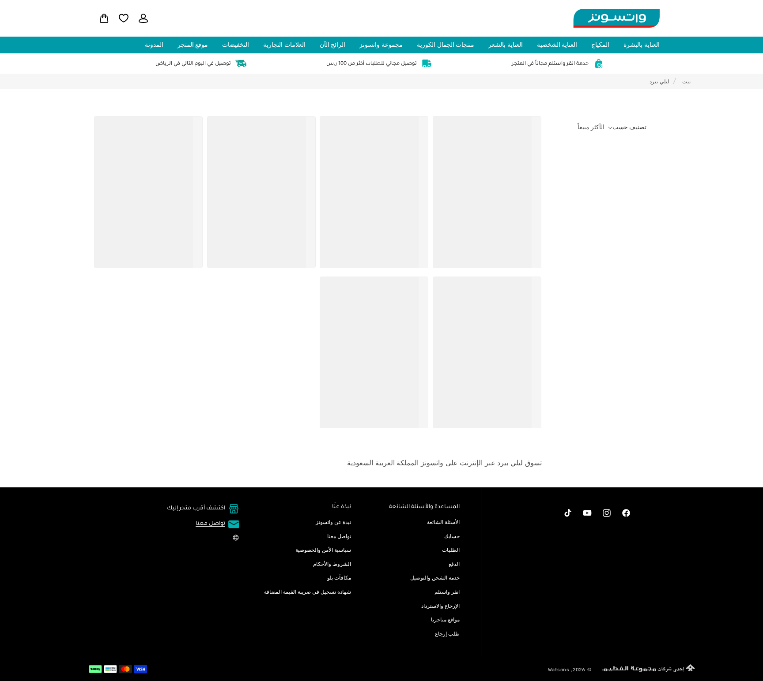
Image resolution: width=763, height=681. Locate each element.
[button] (643, 45)
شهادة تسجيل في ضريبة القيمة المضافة (307, 592)
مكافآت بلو (339, 578)
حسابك (452, 536)
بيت (686, 82)
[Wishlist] (123, 18)
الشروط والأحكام (332, 564)
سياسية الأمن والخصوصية (323, 550)
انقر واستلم (447, 592)
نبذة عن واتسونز (333, 522)
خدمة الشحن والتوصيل (435, 578)
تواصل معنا (339, 536)
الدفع (454, 564)
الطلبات (451, 550)
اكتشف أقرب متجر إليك (196, 508)
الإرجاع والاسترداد (440, 606)
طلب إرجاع (447, 634)
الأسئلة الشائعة (443, 522)
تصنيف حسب (629, 127)
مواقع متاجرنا (445, 620)
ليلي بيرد (659, 82)
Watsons (559, 670)
